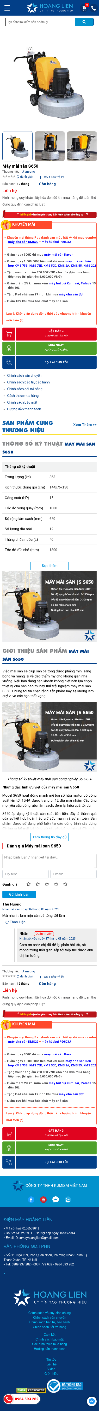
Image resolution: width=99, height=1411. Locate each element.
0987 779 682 (42, 1264)
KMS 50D (49, 265)
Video (51, 1369)
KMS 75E (35, 265)
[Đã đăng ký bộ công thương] (65, 1391)
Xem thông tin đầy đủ (50, 837)
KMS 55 (76, 265)
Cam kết (50, 1334)
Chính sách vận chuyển (24, 375)
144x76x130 (59, 487)
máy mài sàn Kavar (58, 254)
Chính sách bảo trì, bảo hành (28, 382)
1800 (53, 508)
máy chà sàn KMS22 (23, 242)
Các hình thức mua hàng (49, 1344)
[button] (93, 145)
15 (51, 498)
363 (52, 477)
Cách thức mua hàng (23, 396)
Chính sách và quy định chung (49, 1313)
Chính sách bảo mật (22, 402)
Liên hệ (51, 1364)
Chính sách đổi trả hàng (25, 389)
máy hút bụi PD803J (56, 242)
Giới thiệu (51, 1374)
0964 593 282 (64, 1264)
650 (52, 519)
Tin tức (51, 1359)
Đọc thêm (49, 566)
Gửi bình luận (19, 894)
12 (51, 529)
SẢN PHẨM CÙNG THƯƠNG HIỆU (27, 426)
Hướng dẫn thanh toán (24, 409)
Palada (86, 283)
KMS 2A (63, 265)
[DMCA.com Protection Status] (31, 1391)
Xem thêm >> (85, 425)
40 (51, 539)
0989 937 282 (21, 1264)
